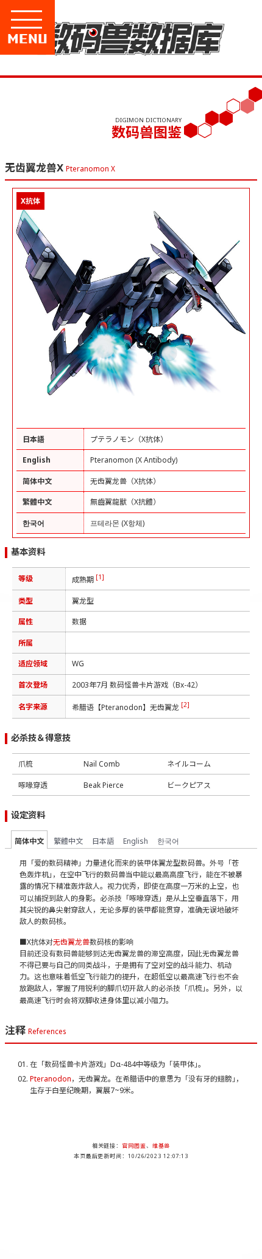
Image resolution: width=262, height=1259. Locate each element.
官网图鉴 (134, 1146)
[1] (100, 577)
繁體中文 (68, 841)
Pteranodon (50, 1079)
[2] (185, 704)
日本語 (103, 841)
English (135, 841)
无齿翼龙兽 (71, 942)
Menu (68, 39)
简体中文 (29, 841)
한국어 (168, 841)
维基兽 (161, 1146)
